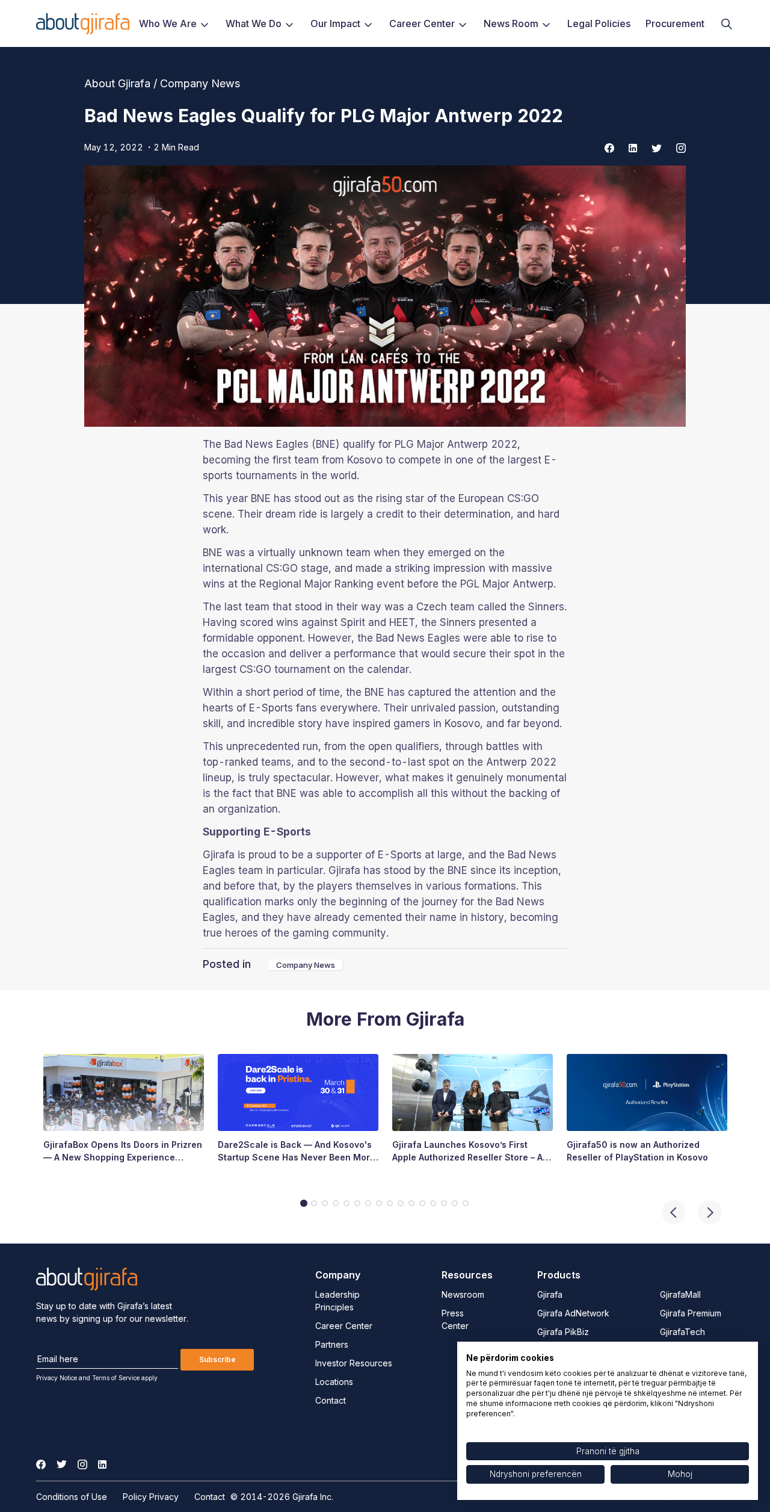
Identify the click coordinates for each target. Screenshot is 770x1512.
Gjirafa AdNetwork (573, 1313)
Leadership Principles (337, 1300)
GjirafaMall (680, 1294)
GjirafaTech (682, 1332)
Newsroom (463, 1294)
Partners (331, 1344)
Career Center (343, 1326)
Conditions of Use (71, 1497)
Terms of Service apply (125, 1377)
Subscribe (217, 1359)
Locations (334, 1382)
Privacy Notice (56, 1377)
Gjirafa (549, 1294)
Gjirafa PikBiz (563, 1332)
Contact (330, 1400)
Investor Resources (353, 1363)
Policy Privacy (151, 1497)
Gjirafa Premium (690, 1313)
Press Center (455, 1319)
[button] (710, 1212)
